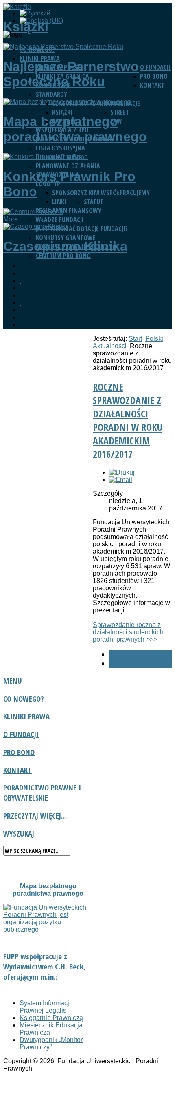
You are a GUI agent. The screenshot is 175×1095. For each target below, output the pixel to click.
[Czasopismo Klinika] (20, 310)
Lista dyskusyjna (60, 147)
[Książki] (20, 273)
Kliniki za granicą (62, 76)
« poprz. (121, 654)
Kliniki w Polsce (59, 67)
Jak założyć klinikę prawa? (75, 139)
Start (135, 338)
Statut (93, 201)
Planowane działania (68, 165)
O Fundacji (155, 67)
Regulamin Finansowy (68, 210)
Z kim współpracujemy (117, 192)
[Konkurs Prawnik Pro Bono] (20, 295)
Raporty (64, 121)
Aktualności (110, 345)
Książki (62, 112)
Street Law (119, 117)
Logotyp (48, 183)
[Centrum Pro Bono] (20, 302)
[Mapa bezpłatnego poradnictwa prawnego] (20, 288)
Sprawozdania (57, 174)
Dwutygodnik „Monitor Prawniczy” (51, 1043)
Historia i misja (59, 156)
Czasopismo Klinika (81, 103)
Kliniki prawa (40, 58)
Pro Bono (154, 76)
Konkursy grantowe (66, 237)
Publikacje (125, 103)
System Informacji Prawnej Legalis (45, 1007)
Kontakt (152, 85)
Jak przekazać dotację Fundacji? (82, 228)
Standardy (51, 94)
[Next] (20, 317)
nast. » (120, 663)
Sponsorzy (68, 192)
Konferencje (53, 85)
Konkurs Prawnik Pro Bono (76, 246)
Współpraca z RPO (62, 130)
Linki (59, 201)
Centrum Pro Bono (63, 255)
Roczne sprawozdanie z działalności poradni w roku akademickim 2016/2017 (127, 420)
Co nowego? (37, 49)
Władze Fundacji (60, 219)
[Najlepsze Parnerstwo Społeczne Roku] (20, 280)
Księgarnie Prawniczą (51, 1017)
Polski (154, 338)
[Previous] (20, 266)
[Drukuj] (122, 472)
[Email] (120, 479)
